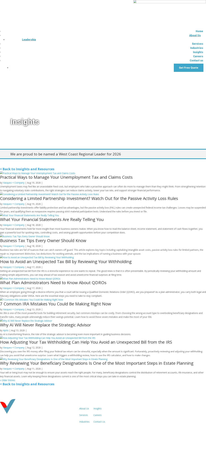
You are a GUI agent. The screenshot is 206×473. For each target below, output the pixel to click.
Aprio (6, 330)
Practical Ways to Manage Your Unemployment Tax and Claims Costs (66, 177)
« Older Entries (7, 380)
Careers (198, 56)
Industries (196, 48)
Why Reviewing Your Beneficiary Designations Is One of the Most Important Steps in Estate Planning (96, 363)
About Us (195, 35)
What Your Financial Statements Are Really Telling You (52, 219)
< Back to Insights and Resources (27, 169)
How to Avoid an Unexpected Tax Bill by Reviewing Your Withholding (66, 261)
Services (197, 43)
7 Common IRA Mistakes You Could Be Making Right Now (55, 304)
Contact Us (99, 421)
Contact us (196, 60)
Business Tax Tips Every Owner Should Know (43, 240)
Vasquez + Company (13, 182)
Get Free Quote (188, 67)
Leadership (29, 39)
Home (199, 31)
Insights (198, 52)
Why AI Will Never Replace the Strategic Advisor (45, 325)
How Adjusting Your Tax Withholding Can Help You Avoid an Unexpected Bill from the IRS (86, 342)
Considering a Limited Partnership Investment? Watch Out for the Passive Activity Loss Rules (89, 198)
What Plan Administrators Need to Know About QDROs (53, 282)
